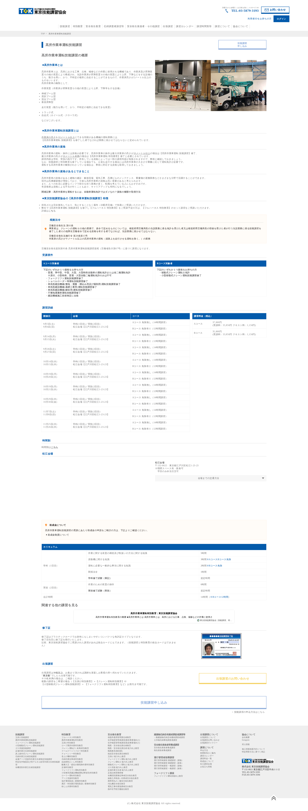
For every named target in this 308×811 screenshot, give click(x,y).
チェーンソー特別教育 (71, 754)
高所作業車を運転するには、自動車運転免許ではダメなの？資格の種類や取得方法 (97, 192)
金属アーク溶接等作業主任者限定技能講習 (33, 759)
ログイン (281, 19)
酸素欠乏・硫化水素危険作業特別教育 (78, 764)
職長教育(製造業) (115, 751)
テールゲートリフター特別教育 (75, 751)
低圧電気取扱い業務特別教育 (74, 781)
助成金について (207, 761)
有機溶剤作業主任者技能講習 (27, 767)
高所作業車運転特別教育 (72, 740)
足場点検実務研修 (115, 773)
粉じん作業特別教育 (70, 786)
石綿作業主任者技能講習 (26, 756)
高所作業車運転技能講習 (26, 740)
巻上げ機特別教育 (69, 756)
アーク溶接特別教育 (70, 778)
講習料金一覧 (206, 758)
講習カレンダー (185, 26)
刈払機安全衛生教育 (116, 784)
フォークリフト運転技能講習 (27, 743)
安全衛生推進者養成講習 (164, 747)
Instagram (245, 740)
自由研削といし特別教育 (72, 762)
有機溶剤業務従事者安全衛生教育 (122, 775)
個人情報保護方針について (253, 749)
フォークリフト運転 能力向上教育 (122, 759)
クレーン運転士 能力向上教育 (120, 762)
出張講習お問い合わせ (209, 740)
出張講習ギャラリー (209, 743)
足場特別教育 (67, 767)
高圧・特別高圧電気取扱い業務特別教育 (79, 784)
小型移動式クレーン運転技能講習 (29, 745)
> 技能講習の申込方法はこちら (248, 712)
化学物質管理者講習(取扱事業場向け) (124, 743)
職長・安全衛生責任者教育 (119, 745)
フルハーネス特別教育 (71, 737)
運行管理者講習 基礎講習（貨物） (168, 760)
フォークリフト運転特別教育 (74, 770)
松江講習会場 (206, 764)
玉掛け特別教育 (68, 743)
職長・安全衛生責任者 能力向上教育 (123, 748)
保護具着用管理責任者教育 (119, 737)
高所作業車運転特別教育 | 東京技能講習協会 (154, 613)
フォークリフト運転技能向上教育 (168, 776)
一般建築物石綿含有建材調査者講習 (169, 737)
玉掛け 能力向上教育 (117, 756)
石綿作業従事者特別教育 (72, 759)
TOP (43, 34)
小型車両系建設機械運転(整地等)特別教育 (80, 773)
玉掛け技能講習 (22, 737)
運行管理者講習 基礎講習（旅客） (168, 763)
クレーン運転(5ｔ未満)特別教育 (75, 748)
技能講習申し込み (242, 44)
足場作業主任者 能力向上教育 (120, 770)
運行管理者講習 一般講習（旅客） (168, 768)
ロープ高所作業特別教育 (72, 745)
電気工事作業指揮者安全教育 (120, 786)
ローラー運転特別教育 (71, 775)
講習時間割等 (204, 26)
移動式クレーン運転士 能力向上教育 (123, 764)
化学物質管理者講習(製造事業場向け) (124, 740)
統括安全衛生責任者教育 (118, 754)
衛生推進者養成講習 (162, 750)
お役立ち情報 (206, 767)
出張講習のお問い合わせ (232, 678)
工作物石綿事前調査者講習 (165, 740)
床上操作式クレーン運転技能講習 (29, 754)
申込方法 (204, 750)
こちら (52, 211)
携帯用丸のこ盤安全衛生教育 (120, 781)
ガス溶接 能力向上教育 (118, 767)
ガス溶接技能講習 (23, 748)
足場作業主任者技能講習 (26, 751)
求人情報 (246, 744)
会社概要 (246, 737)
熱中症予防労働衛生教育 (118, 789)
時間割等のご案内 (208, 753)
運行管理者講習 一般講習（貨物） (168, 766)
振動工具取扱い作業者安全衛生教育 (123, 778)
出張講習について (208, 737)
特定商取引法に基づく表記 (253, 752)
